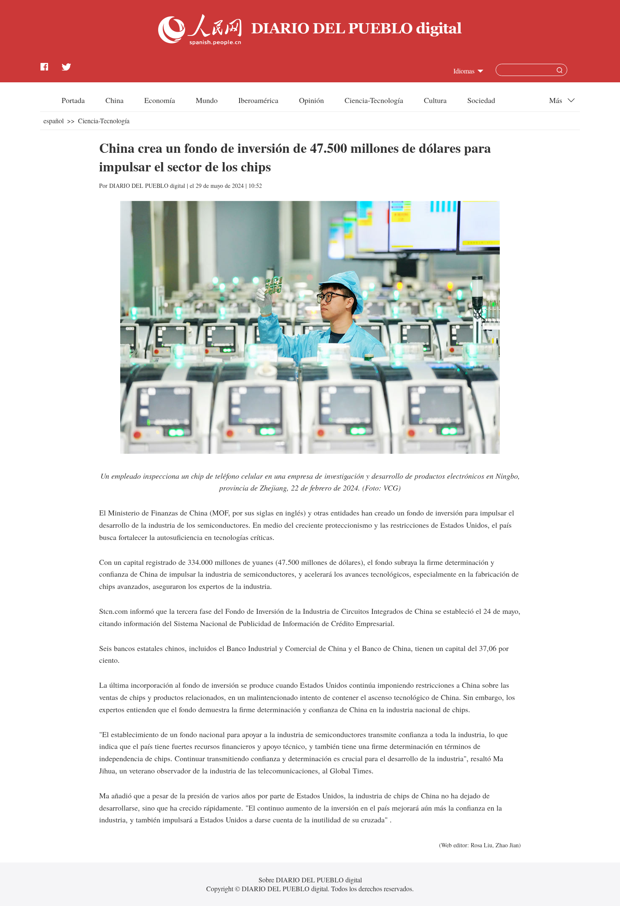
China (114, 100)
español (53, 120)
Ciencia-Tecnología (374, 100)
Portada (73, 100)
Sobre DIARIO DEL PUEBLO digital (310, 879)
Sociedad (481, 100)
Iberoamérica (258, 100)
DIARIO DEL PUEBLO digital (147, 186)
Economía (159, 100)
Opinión (311, 100)
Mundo (207, 100)
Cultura (435, 100)
